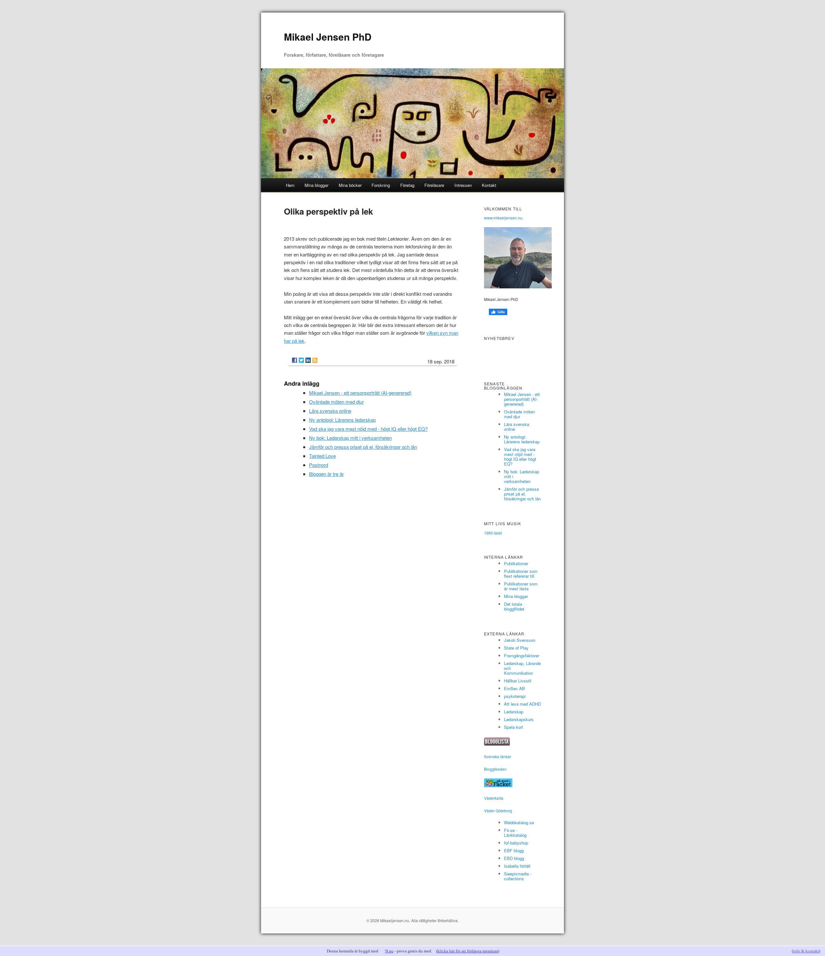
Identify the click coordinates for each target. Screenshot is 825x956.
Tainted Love (322, 455)
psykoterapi (515, 696)
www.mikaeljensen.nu (503, 217)
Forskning (381, 185)
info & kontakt (806, 951)
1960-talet (493, 533)
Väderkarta (493, 798)
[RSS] (314, 360)
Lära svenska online (330, 410)
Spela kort (513, 727)
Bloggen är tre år (326, 473)
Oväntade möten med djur (336, 401)
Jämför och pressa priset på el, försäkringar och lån (363, 446)
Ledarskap (513, 712)
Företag (407, 185)
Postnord (318, 464)
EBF (508, 850)
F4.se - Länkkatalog (515, 832)
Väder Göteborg (498, 810)
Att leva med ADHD (522, 704)
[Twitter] (301, 360)
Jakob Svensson (519, 640)
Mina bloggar (316, 185)
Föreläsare (434, 185)
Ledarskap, (514, 663)
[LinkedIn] (308, 360)
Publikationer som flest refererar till (521, 573)
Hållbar (510, 681)
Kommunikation (518, 673)
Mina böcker (350, 185)
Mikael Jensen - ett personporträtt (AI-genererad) (360, 392)
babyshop (519, 843)
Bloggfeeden (495, 769)
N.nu (389, 951)
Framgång (513, 655)
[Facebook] (294, 360)
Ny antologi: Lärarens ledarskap (342, 419)
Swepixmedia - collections (517, 876)
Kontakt (489, 185)
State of (511, 648)
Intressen (463, 185)
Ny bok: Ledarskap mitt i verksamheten (350, 437)
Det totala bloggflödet (514, 606)
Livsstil (524, 681)
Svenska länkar (497, 756)
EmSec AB (514, 688)
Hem (290, 185)
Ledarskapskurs (519, 719)
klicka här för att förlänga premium (467, 951)
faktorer (532, 655)
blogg (519, 850)
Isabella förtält (517, 866)
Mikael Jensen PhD (328, 36)
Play (524, 648)
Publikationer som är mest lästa (521, 586)
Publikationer (516, 563)
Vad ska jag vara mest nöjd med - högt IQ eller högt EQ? (368, 428)
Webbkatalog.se (519, 822)
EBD (508, 858)
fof (506, 843)
